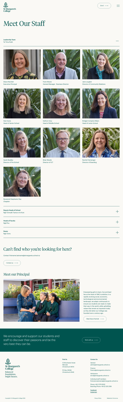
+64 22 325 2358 (106, 386)
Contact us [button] (9, 263)
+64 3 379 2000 (100, 384)
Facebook (93, 390)
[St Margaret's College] (9, 7)
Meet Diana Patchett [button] (92, 319)
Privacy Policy (98, 398)
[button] (118, 5)
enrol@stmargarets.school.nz (99, 375)
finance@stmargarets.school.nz (100, 370)
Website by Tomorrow (112, 398)
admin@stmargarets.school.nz (100, 365)
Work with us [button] (89, 340)
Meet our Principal (16, 274)
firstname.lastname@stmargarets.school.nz (104, 381)
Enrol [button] (102, 5)
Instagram (93, 392)
